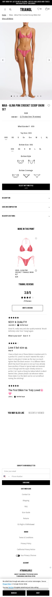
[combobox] (6, 476)
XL (47, 137)
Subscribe (26, 482)
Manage (14, 593)
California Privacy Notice (26, 549)
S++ (30, 137)
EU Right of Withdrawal (26, 524)
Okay (38, 593)
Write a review (28, 308)
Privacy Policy (7, 584)
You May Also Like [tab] (16, 413)
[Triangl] (26, 9)
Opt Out (10, 588)
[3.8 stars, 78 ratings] (15, 117)
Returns (26, 518)
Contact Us (26, 494)
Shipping (26, 500)
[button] (46, 9)
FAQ (26, 506)
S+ (24, 137)
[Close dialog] (50, 567)
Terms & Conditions (26, 537)
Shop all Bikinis (7, 18)
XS (13, 137)
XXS (6, 137)
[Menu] (6, 9)
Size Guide (26, 512)
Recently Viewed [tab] (36, 413)
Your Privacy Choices (28, 555)
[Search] (11, 9)
